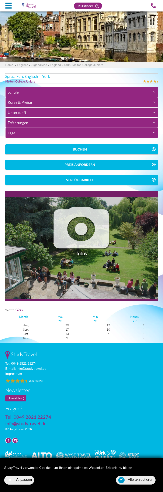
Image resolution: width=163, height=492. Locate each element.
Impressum (13, 373)
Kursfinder (86, 6)
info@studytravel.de (31, 368)
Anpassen (20, 480)
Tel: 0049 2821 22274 (21, 363)
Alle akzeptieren (136, 480)
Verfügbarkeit (79, 180)
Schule (13, 92)
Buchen (80, 149)
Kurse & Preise (20, 102)
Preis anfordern (80, 164)
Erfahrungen (18, 122)
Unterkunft (17, 112)
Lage (11, 133)
